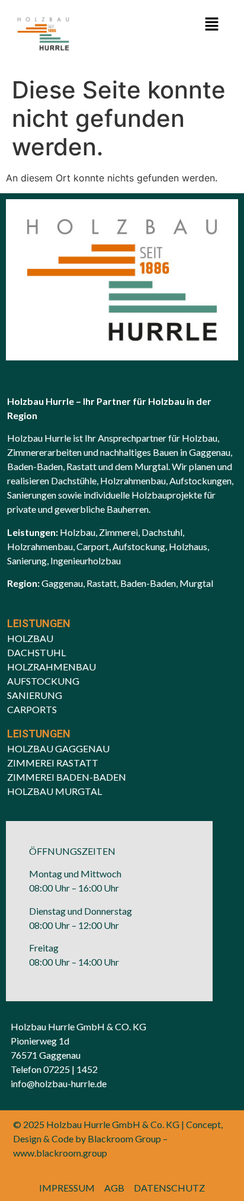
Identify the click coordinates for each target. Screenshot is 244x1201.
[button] (212, 24)
